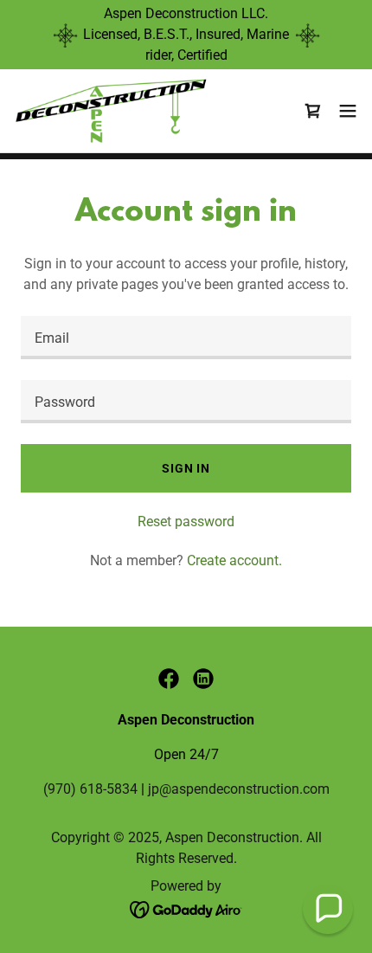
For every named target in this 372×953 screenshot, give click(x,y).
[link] (111, 110)
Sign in (186, 468)
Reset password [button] (186, 521)
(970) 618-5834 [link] (90, 789)
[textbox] (186, 337)
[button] (347, 110)
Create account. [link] (234, 560)
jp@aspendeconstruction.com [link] (239, 789)
